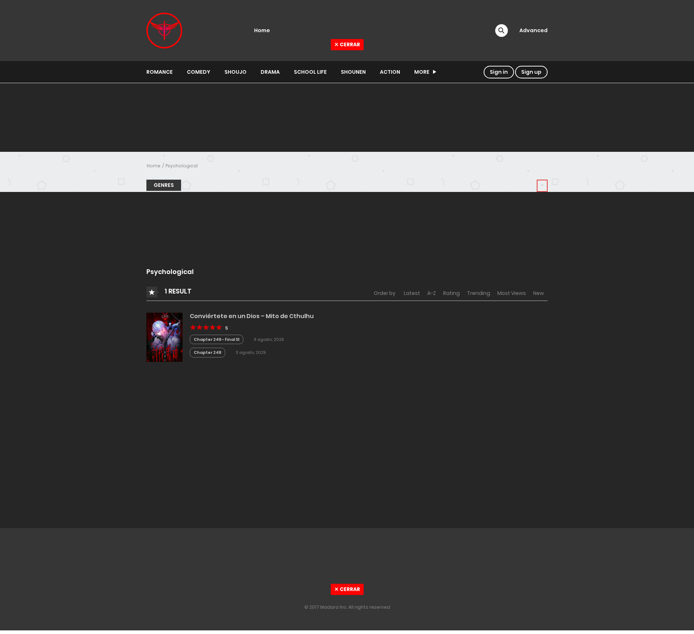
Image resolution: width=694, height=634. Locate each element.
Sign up (531, 72)
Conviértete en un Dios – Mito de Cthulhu (252, 316)
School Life (310, 72)
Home (153, 166)
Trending (478, 293)
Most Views (511, 293)
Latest (412, 293)
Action (390, 72)
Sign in (499, 72)
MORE (421, 72)
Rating (451, 293)
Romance (159, 72)
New (538, 293)
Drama (270, 72)
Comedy (198, 72)
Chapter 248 (207, 352)
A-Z (431, 293)
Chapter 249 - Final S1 (216, 339)
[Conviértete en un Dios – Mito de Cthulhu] (164, 336)
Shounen (353, 72)
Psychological (182, 166)
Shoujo (235, 72)
